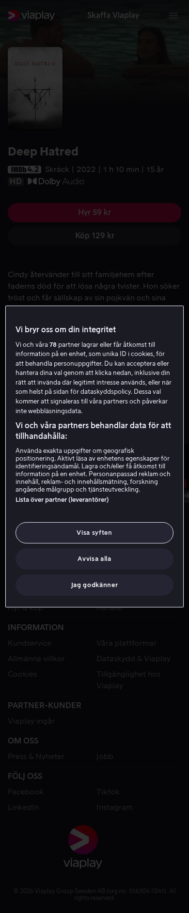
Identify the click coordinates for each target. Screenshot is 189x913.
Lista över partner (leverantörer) (62, 499)
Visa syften (94, 532)
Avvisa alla (94, 559)
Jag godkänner (94, 585)
